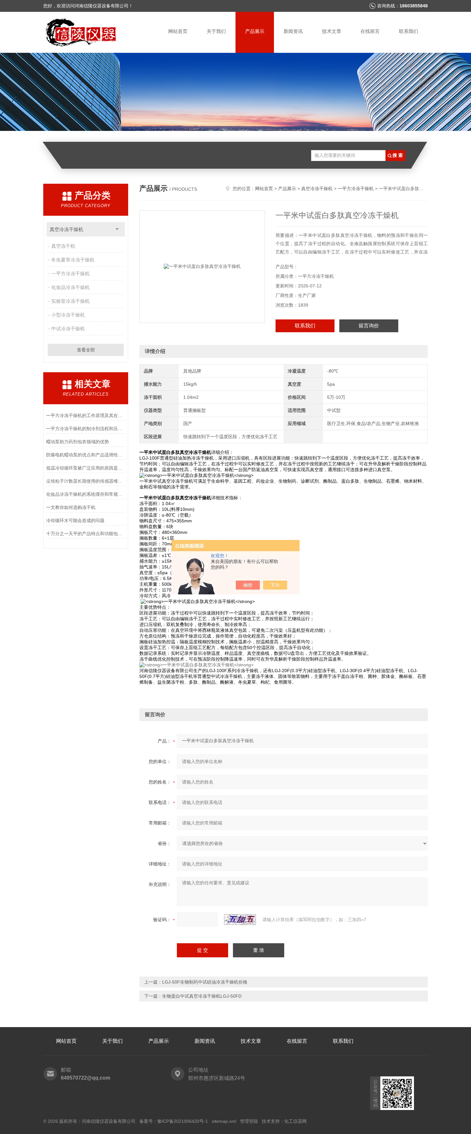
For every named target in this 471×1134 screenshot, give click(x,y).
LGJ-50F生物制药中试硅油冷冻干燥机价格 (204, 982)
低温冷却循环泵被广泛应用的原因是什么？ (85, 467)
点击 (117, 229)
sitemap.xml (224, 1121)
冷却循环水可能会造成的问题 (75, 520)
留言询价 (369, 325)
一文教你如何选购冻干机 (70, 507)
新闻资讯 (293, 31)
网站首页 (177, 31)
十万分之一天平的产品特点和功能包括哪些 (85, 533)
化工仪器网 (295, 1121)
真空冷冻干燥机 (66, 229)
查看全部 (86, 349)
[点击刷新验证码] (240, 919)
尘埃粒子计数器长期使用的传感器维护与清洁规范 (85, 481)
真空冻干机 (63, 246)
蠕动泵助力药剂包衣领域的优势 (77, 441)
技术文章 (331, 31)
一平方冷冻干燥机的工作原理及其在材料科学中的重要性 (85, 415)
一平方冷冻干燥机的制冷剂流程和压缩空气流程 (85, 428)
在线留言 (370, 31)
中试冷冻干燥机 (68, 328)
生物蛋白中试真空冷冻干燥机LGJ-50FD (202, 996)
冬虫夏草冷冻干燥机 (73, 259)
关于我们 (216, 31)
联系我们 (408, 31)
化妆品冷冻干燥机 (70, 287)
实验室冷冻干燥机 (70, 301)
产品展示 (254, 31)
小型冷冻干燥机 (68, 315)
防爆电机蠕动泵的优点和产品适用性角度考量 (85, 454)
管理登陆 (249, 1121)
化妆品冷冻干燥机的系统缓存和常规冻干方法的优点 (85, 494)
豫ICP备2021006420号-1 (182, 1121)
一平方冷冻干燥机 (70, 273)
